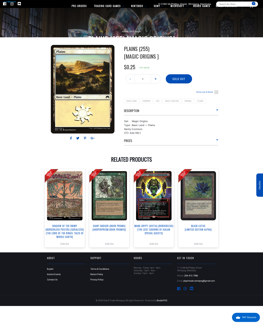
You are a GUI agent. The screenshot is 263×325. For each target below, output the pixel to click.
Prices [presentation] (128, 140)
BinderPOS (162, 300)
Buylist (50, 269)
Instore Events (54, 274)
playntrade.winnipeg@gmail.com (199, 281)
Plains (200, 100)
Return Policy (96, 274)
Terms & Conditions (99, 269)
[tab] (171, 111)
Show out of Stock (204, 92)
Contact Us (52, 279)
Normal (188, 100)
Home (125, 31)
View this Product (66, 208)
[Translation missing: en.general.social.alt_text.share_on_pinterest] (85, 138)
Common (146, 100)
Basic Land (131, 100)
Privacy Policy (96, 279)
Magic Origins (172, 100)
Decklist (259, 185)
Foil (158, 100)
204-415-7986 (191, 275)
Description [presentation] (131, 110)
